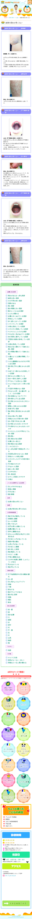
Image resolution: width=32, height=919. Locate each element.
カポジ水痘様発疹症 (12, 821)
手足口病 (8, 823)
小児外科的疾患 (11, 512)
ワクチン (9, 646)
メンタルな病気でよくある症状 (15, 483)
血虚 (8, 505)
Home (5, 17)
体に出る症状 (11, 606)
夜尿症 (8, 819)
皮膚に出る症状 (11, 292)
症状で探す (11, 17)
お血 (17, 17)
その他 (9, 653)
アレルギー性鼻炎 (11, 817)
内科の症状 (10, 570)
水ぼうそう (9, 826)
